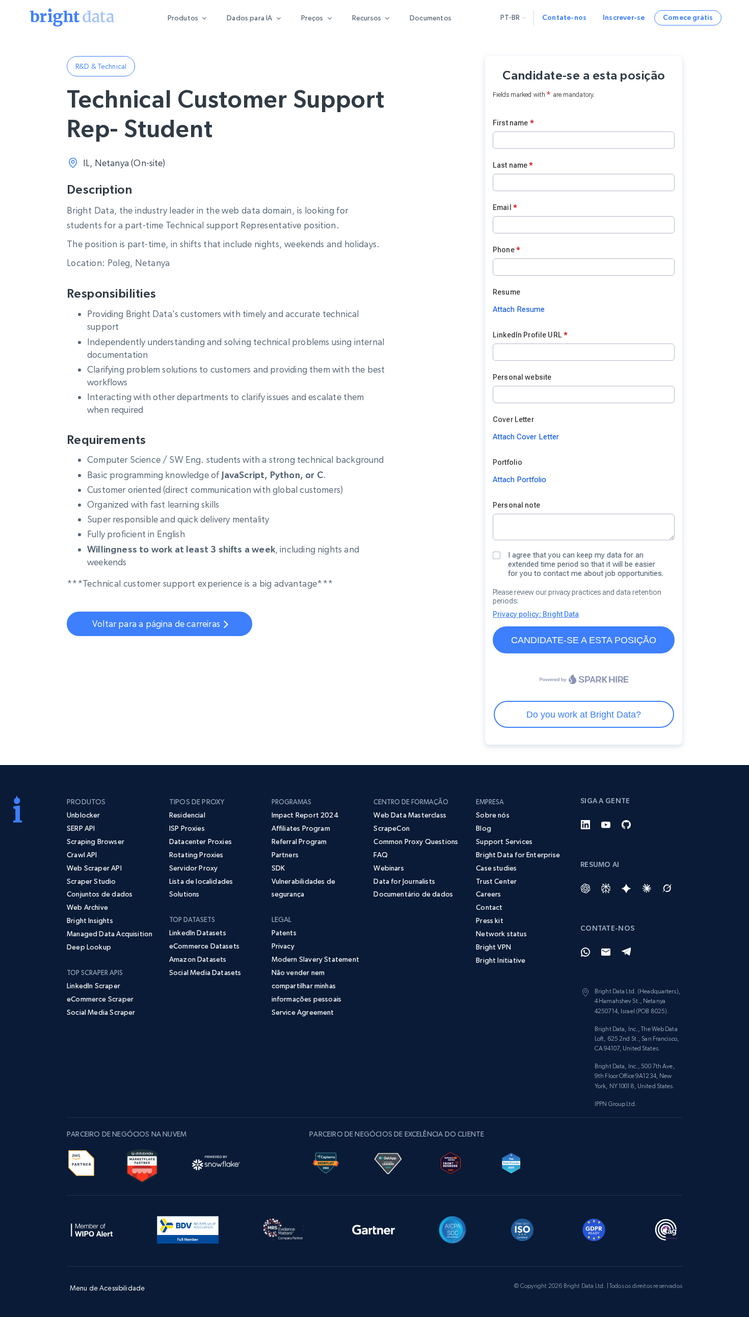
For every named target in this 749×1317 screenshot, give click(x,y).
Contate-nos (564, 17)
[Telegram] (626, 952)
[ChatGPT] (585, 888)
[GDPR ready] (594, 1228)
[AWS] (81, 1161)
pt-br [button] (510, 17)
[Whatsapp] (585, 952)
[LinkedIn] (585, 824)
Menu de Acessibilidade (107, 1288)
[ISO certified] (522, 1228)
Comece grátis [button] (688, 17)
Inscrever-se (624, 17)
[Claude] (646, 888)
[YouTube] (606, 824)
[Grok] (667, 888)
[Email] (606, 952)
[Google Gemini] (626, 888)
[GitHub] (626, 824)
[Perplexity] (606, 888)
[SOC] (453, 1228)
